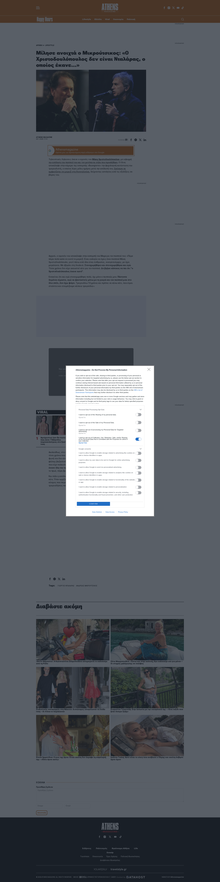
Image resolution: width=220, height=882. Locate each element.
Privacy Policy (123, 512)
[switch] (138, 414)
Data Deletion (97, 512)
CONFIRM (93, 504)
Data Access (110, 512)
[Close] (149, 370)
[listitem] (110, 409)
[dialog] (110, 441)
